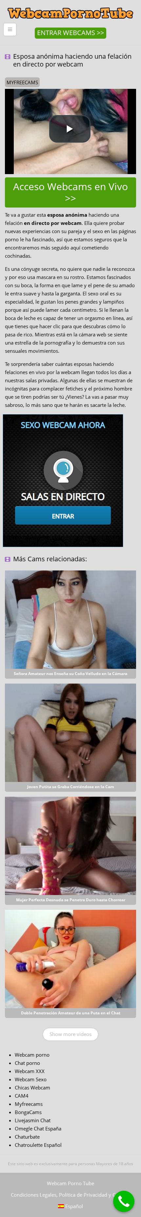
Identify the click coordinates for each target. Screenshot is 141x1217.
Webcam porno (32, 1054)
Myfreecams (29, 1104)
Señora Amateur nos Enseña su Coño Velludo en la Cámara (70, 673)
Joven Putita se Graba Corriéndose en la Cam (70, 786)
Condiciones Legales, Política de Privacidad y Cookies (70, 1194)
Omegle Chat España (38, 1128)
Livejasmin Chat (32, 1120)
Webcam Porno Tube (70, 1183)
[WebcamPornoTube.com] (70, 5)
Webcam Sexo (31, 1079)
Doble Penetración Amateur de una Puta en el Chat (70, 1013)
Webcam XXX (30, 1071)
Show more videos (70, 1034)
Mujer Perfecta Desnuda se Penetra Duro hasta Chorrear (70, 900)
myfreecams (22, 82)
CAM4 (22, 1095)
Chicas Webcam (32, 1087)
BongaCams (28, 1112)
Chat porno (27, 1063)
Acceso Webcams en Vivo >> (70, 192)
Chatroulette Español (38, 1145)
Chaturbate (27, 1136)
